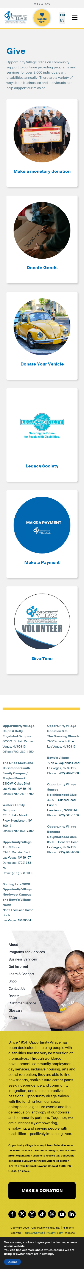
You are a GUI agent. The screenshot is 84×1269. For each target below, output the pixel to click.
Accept (12, 1262)
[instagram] (32, 1214)
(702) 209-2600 (68, 773)
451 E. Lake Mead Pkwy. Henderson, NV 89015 (17, 820)
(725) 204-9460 (68, 852)
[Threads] (52, 1214)
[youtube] (62, 1214)
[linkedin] (72, 1214)
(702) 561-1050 (68, 815)
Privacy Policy (54, 1233)
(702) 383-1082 (22, 873)
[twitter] (22, 1214)
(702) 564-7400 (23, 831)
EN (62, 15)
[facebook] (12, 1214)
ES (62, 20)
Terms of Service (33, 1233)
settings (47, 1254)
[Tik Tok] (42, 1214)
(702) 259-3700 (23, 794)
